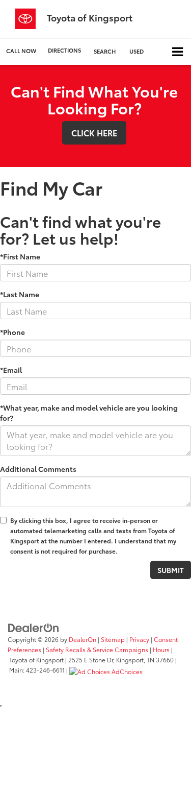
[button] (21, 51)
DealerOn (82, 639)
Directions (64, 50)
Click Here (94, 132)
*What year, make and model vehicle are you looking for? (89, 412)
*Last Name (19, 294)
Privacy (139, 639)
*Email (11, 370)
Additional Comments (38, 469)
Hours (161, 649)
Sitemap (113, 639)
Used (136, 51)
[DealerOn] (34, 627)
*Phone (12, 332)
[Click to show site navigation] (177, 52)
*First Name (20, 256)
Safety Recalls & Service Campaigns (97, 649)
